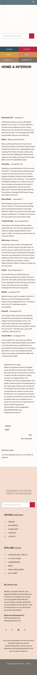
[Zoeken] (31, 36)
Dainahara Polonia (12, 365)
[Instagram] (6, 630)
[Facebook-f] (12, 630)
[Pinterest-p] (25, 630)
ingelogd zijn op (14, 455)
